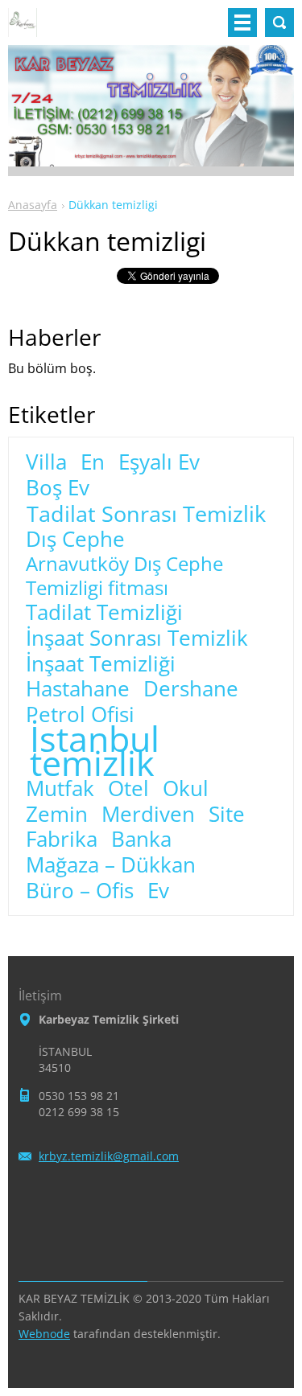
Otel (128, 789)
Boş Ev (57, 488)
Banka (141, 839)
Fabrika (61, 839)
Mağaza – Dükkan (111, 865)
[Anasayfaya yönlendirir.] (22, 29)
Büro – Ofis (80, 891)
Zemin (57, 815)
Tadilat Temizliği (104, 613)
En (93, 462)
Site (227, 815)
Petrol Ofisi (80, 715)
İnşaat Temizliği (101, 664)
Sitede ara (279, 22)
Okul (186, 789)
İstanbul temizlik (94, 751)
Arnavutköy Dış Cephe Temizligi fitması (124, 576)
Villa (46, 462)
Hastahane (78, 689)
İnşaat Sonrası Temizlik (137, 638)
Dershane (190, 689)
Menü (242, 22)
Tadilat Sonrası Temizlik (146, 514)
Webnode (44, 1333)
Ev (158, 891)
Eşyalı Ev (159, 462)
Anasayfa (32, 204)
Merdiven (148, 815)
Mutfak (60, 789)
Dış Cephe (75, 540)
